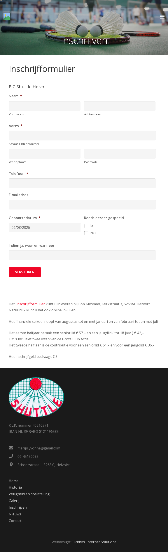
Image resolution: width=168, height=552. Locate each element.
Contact (15, 520)
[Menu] (162, 16)
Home (14, 480)
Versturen (25, 272)
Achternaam (93, 114)
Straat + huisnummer (24, 144)
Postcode (91, 162)
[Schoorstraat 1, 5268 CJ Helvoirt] (13, 465)
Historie (15, 487)
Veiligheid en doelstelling (29, 494)
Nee (93, 233)
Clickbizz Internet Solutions (94, 542)
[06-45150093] (13, 456)
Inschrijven (18, 507)
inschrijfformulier (30, 304)
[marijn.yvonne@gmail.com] (13, 448)
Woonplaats (18, 162)
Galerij (14, 500)
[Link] (7, 16)
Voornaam (16, 114)
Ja (91, 225)
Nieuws (15, 514)
